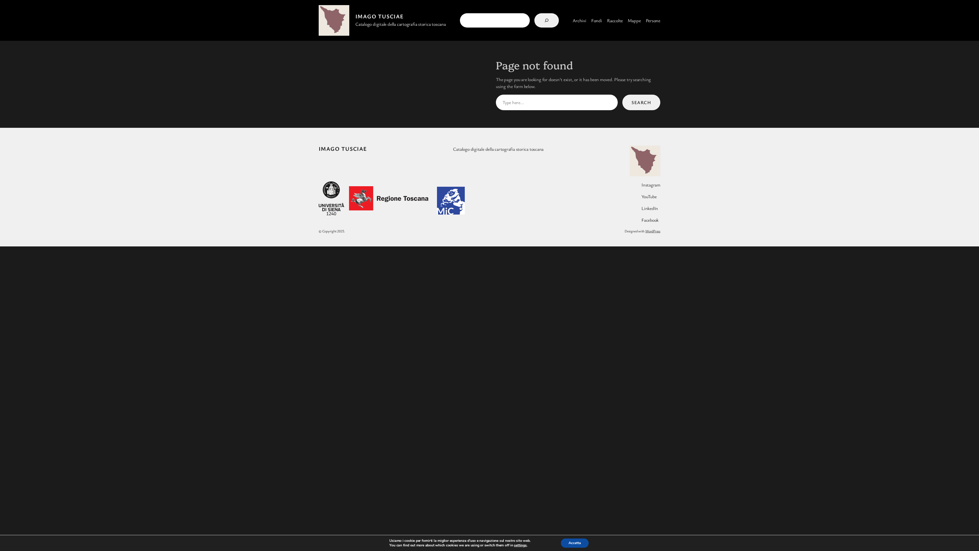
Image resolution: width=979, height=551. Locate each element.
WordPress (652, 231)
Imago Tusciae (379, 16)
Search (641, 102)
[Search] (546, 20)
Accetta (575, 543)
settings (520, 545)
